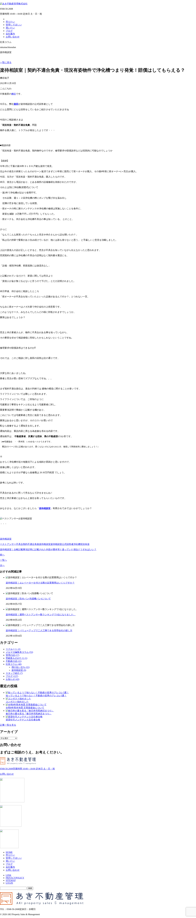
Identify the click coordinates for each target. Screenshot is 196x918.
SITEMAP (11, 880)
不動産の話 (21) (14, 661)
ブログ (9, 31)
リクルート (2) (13, 649)
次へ (2, 565)
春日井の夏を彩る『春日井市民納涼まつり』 (29, 713)
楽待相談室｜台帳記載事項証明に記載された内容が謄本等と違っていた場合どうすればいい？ (48, 549)
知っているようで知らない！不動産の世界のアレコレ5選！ (36, 695)
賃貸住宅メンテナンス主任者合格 (23, 719)
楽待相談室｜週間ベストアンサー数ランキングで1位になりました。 (41, 614)
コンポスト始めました (17, 701)
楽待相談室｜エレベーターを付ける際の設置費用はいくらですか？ (40, 583)
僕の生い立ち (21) (20, 667)
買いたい (10, 28)
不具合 (19, 544)
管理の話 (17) (12, 655)
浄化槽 (76, 544)
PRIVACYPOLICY (15, 878)
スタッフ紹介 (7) (14, 673)
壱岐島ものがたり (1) (16, 658)
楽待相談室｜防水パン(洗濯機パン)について (28, 598)
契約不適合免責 (31, 544)
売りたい (10, 22)
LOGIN (9, 883)
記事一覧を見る (8, 725)
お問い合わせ (13, 37)
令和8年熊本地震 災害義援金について (25, 707)
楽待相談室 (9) (18, 670)
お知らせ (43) (12, 679)
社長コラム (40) (14, 664)
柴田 (16, 104)
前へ (2, 555)
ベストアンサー (8, 544)
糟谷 (13, 94)
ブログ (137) (12, 676)
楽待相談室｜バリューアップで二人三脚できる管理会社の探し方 (39, 630)
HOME (9, 852)
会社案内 (10, 34)
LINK (8, 875)
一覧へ (3, 560)
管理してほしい (14, 25)
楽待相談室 (45, 508)
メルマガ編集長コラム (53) (19, 652)
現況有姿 (85, 544)
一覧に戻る (5, 62)
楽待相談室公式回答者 (62, 544)
